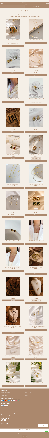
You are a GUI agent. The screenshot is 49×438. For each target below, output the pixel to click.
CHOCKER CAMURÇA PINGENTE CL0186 (13, 296)
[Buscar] (22, 6)
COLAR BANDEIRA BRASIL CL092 (36, 382)
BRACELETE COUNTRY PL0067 (36, 267)
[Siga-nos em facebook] (5, 420)
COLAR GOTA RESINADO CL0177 (13, 154)
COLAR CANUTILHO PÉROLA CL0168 (36, 184)
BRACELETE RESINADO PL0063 (13, 39)
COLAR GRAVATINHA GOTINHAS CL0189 (36, 240)
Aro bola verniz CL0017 (36, 68)
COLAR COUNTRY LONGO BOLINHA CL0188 (12, 326)
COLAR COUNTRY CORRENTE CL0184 (36, 296)
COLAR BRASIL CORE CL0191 (13, 382)
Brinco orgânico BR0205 (13, 68)
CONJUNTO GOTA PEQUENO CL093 (36, 39)
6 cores (12, 37)
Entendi (24, 436)
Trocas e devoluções (5, 392)
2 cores (36, 66)
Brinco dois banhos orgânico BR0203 (36, 127)
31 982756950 (6, 411)
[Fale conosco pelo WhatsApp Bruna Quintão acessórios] (46, 432)
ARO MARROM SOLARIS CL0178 (36, 154)
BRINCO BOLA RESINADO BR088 (12, 240)
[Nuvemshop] (24, 429)
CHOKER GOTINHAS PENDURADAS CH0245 (12, 267)
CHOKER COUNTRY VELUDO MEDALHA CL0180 (13, 127)
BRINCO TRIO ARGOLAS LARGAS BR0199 (36, 355)
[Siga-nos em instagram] (2, 420)
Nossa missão (4, 395)
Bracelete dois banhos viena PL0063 (36, 98)
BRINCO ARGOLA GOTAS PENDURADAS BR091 (36, 326)
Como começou (28, 392)
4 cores (36, 37)
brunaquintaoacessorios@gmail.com (11, 413)
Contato (26, 395)
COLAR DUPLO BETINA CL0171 (13, 184)
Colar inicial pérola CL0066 (13, 98)
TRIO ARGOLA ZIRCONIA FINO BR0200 (13, 355)
